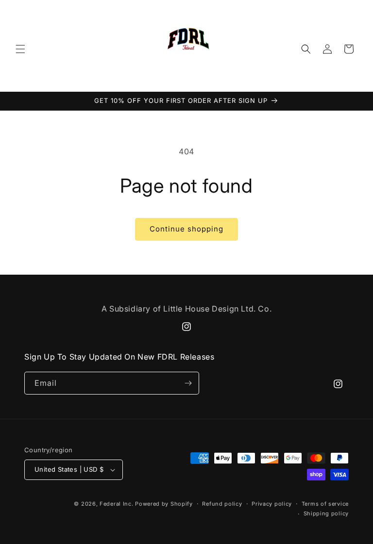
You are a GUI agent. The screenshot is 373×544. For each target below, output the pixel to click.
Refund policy (222, 503)
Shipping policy (326, 513)
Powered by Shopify (164, 503)
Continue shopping (186, 228)
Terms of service (325, 503)
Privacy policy (272, 503)
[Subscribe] (188, 383)
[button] (20, 49)
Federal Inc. (116, 503)
